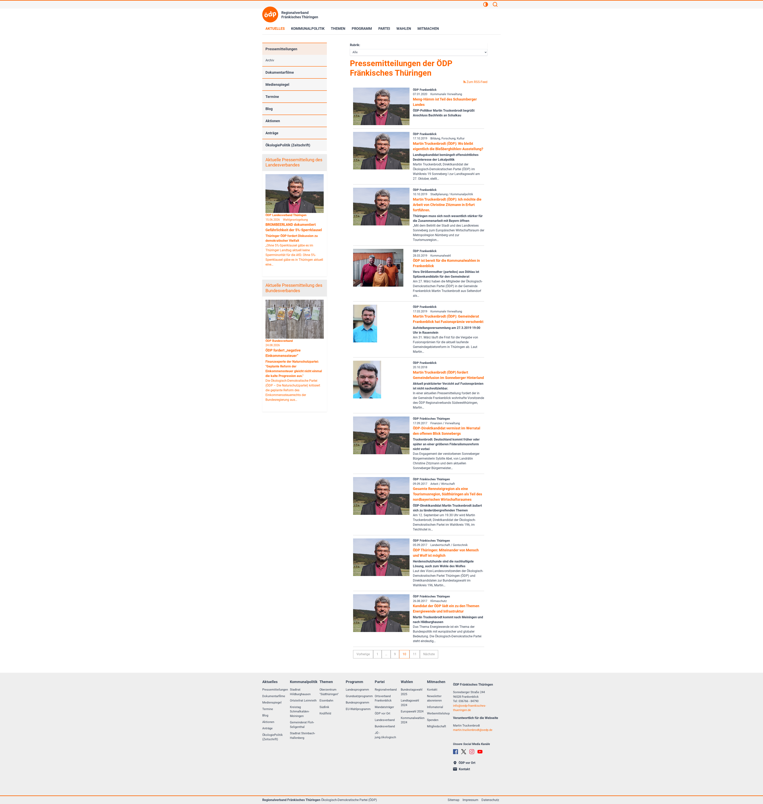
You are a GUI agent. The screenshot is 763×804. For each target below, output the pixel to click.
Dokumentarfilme (279, 72)
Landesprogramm (357, 689)
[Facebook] (455, 751)
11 (414, 654)
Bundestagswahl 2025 (411, 692)
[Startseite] (270, 14)
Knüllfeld (325, 713)
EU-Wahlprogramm (358, 709)
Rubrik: (355, 45)
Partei (384, 28)
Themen (338, 28)
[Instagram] (471, 751)
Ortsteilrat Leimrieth (303, 700)
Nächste (429, 654)
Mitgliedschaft (436, 726)
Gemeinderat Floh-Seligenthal (302, 725)
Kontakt (432, 689)
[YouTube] (479, 751)
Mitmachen (428, 28)
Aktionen (272, 121)
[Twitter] (463, 751)
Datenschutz (490, 800)
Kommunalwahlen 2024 (412, 720)
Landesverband (385, 720)
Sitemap (453, 800)
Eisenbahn (326, 700)
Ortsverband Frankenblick (383, 698)
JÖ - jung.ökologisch (385, 735)
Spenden (432, 720)
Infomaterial (435, 707)
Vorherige (363, 654)
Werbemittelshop (438, 713)
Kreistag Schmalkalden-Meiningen (299, 711)
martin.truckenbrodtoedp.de (472, 730)
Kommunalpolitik (307, 28)
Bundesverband (385, 726)
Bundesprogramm (357, 702)
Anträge (271, 133)
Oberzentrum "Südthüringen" (329, 692)
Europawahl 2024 (412, 711)
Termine (272, 97)
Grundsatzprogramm (359, 696)
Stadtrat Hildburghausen (300, 692)
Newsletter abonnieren (434, 698)
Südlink (324, 707)
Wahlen (403, 28)
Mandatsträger (384, 707)
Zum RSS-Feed (476, 82)
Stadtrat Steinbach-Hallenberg (302, 736)
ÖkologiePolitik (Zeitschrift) (287, 145)
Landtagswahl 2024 (410, 703)
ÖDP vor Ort (382, 713)
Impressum (470, 800)
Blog (269, 109)
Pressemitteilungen (281, 49)
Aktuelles (275, 28)
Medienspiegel (277, 84)
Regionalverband (386, 689)
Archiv (269, 60)
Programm (362, 28)
